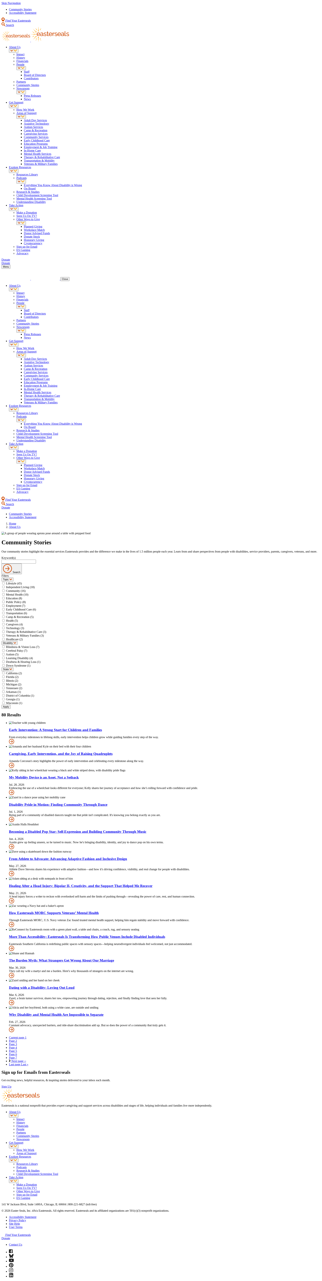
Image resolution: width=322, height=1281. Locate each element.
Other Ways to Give (28, 219)
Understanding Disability (31, 201)
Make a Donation (26, 212)
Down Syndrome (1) (18, 665)
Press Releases (32, 95)
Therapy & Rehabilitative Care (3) (26, 631)
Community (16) (16, 590)
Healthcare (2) (14, 639)
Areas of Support (26, 113)
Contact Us (15, 1244)
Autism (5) (12, 654)
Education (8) (14, 598)
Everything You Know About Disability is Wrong (53, 185)
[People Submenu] (21, 68)
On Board (30, 188)
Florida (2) (12, 677)
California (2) (14, 673)
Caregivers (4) (14, 624)
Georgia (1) (13, 699)
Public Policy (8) (16, 602)
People (20, 64)
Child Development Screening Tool (37, 195)
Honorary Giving (34, 240)
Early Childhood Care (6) (21, 609)
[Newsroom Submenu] (21, 92)
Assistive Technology (36, 123)
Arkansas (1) (13, 691)
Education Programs (36, 143)
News (27, 99)
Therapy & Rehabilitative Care (42, 157)
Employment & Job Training (40, 147)
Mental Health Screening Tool (34, 198)
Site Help (14, 1223)
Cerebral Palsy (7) (16, 650)
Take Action (16, 205)
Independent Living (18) (20, 587)
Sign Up (6, 1086)
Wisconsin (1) (14, 703)
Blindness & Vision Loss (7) (22, 647)
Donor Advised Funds (37, 233)
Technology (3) (15, 628)
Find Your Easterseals (18, 20)
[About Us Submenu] (13, 51)
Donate (5, 1238)
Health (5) (12, 620)
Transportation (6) (16, 613)
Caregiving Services (36, 133)
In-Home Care (32, 150)
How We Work (25, 109)
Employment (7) (15, 605)
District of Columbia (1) (20, 695)
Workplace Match (34, 229)
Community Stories (20, 9)
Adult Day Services (35, 120)
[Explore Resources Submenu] (13, 171)
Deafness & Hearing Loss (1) (23, 661)
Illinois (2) (12, 680)
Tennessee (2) (14, 688)
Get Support (16, 102)
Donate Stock (32, 236)
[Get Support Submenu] (13, 106)
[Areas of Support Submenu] (21, 117)
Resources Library (27, 174)
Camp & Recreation (35, 130)
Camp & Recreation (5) (20, 617)
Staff (26, 71)
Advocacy (22, 253)
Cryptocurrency (33, 243)
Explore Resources (20, 167)
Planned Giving (33, 226)
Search (9, 25)
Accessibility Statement (22, 12)
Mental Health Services (37, 153)
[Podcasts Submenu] (21, 182)
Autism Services (33, 127)
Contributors (31, 78)
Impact (20, 54)
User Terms (16, 1227)
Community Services (36, 137)
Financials (22, 61)
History (20, 57)
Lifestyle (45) (14, 583)
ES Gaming (23, 250)
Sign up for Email (26, 246)
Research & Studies (28, 191)
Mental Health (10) (17, 594)
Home (12, 523)
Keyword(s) (8, 557)
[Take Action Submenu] (13, 209)
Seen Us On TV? (26, 215)
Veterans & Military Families (41, 163)
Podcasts (21, 177)
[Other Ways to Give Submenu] (21, 223)
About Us (14, 47)
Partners (21, 81)
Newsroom (22, 88)
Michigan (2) (13, 684)
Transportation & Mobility (39, 160)
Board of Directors (35, 75)
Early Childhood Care (37, 140)
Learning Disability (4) (19, 658)
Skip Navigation (11, 3)
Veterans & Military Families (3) (25, 635)
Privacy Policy (17, 1220)
